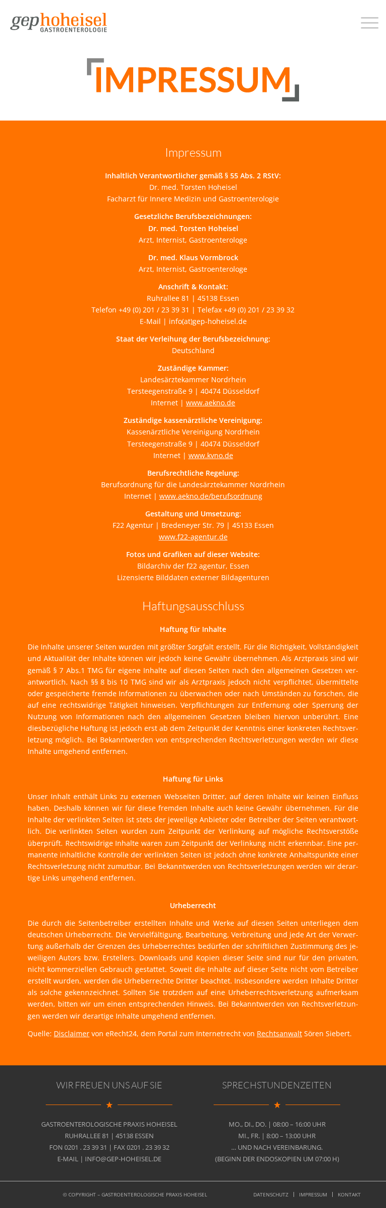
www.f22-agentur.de (193, 536)
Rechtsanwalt (279, 1033)
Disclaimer (71, 1033)
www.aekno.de (210, 402)
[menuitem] (271, 1194)
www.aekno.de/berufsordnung (210, 496)
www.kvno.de (210, 455)
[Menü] (364, 22)
